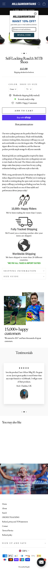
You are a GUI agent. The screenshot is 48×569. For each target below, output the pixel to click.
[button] (35, 13)
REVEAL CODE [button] (24, 35)
